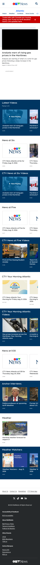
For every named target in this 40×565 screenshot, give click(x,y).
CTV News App (32, 491)
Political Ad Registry (8, 528)
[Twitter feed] (14, 498)
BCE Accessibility (7, 515)
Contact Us (13, 491)
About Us (5, 491)
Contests (20, 13)
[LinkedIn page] (26, 498)
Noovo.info (5, 550)
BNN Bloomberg (7, 539)
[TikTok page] (18, 498)
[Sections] (3, 4)
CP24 (4, 537)
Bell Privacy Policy (8, 524)
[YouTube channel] (22, 498)
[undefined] (14, 120)
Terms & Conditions (8, 526)
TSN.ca (4, 541)
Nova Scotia (30, 13)
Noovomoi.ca (6, 552)
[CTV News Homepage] (20, 4)
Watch (4, 13)
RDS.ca (4, 554)
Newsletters (22, 491)
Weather (12, 13)
